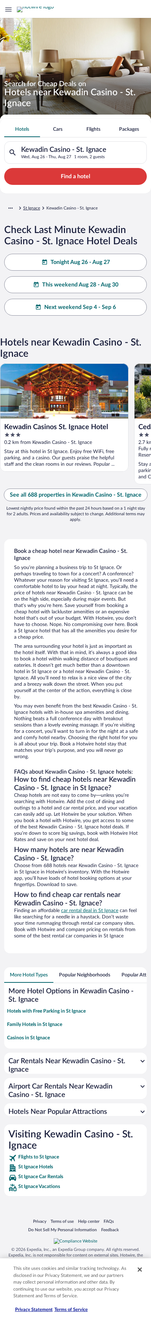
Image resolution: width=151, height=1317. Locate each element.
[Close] (139, 1269)
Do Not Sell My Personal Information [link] (62, 1229)
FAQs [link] (109, 1221)
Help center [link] (88, 1221)
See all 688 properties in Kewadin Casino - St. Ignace (76, 495)
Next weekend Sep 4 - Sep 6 (80, 307)
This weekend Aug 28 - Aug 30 (80, 285)
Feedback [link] (110, 1229)
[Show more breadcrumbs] (10, 208)
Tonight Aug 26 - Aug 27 (80, 262)
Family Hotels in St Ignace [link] (34, 1024)
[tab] (22, 129)
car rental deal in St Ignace (89, 910)
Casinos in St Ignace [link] (28, 1037)
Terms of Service (71, 1310)
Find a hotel (75, 176)
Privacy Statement (34, 1310)
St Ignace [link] (31, 208)
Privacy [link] (39, 1221)
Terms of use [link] (62, 1221)
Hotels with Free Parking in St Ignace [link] (46, 1011)
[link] (75, 1158)
